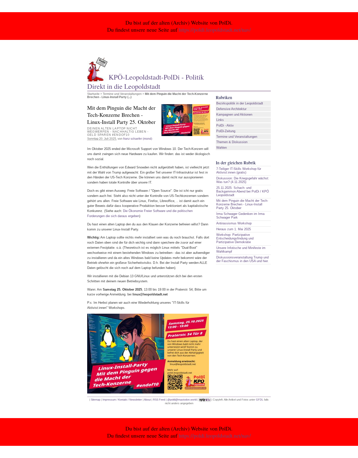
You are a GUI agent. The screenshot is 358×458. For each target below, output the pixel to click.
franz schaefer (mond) (137, 138)
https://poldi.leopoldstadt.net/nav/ (215, 29)
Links (220, 120)
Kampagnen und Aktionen (234, 114)
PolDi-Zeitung (225, 131)
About (147, 399)
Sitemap (95, 399)
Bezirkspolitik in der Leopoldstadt (239, 103)
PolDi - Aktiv (225, 125)
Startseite (93, 93)
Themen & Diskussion (231, 142)
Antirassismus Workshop (234, 223)
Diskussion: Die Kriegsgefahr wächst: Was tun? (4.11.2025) (242, 180)
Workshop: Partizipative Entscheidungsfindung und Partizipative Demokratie (235, 238)
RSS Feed (159, 399)
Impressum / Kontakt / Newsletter (122, 399)
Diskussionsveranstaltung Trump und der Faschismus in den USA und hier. (242, 259)
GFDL (259, 399)
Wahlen (221, 147)
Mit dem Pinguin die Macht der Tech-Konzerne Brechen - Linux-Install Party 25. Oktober (242, 204)
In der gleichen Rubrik (236, 162)
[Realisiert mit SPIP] (205, 399)
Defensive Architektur (231, 109)
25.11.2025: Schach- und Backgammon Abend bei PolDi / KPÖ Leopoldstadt (242, 191)
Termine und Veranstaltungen (122, 93)
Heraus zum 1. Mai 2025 (233, 229)
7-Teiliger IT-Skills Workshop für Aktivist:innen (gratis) (238, 170)
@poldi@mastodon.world (182, 399)
